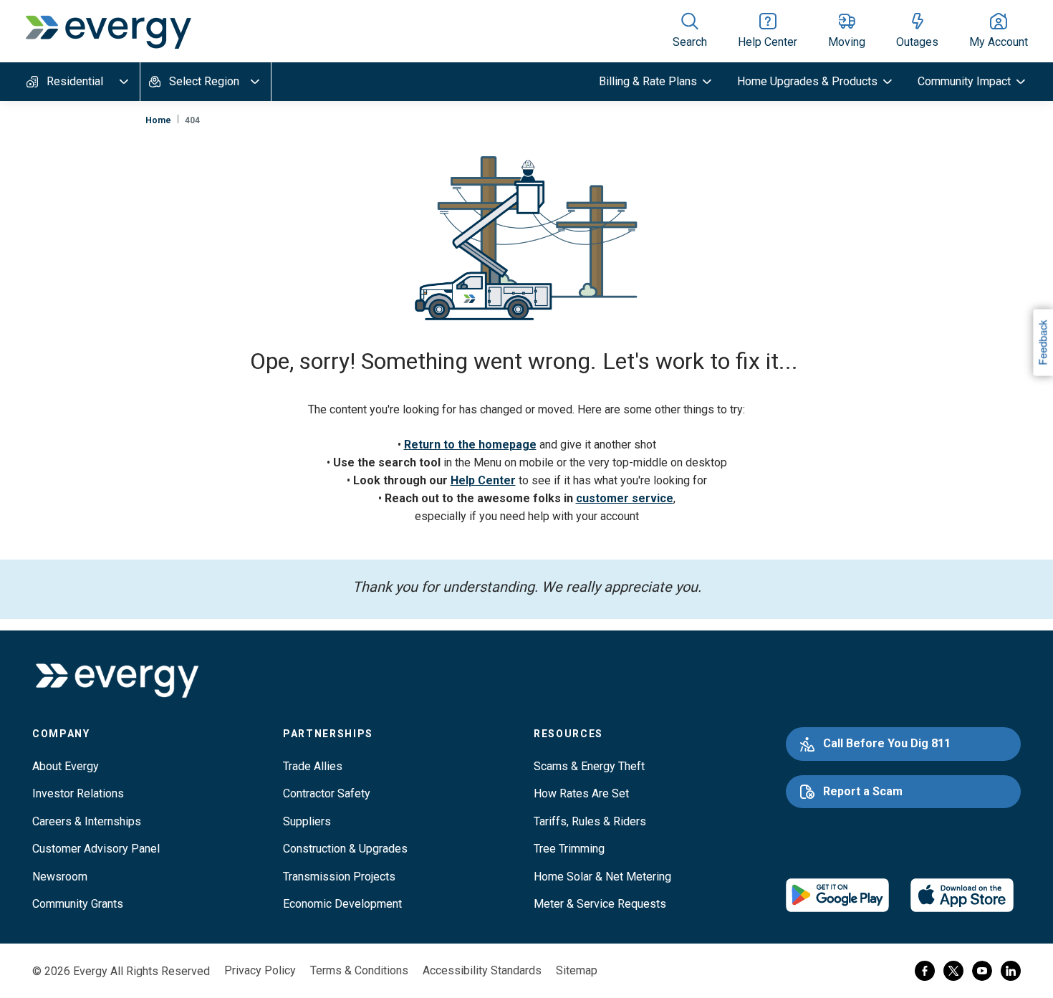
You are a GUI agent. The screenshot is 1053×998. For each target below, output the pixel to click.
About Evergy (65, 766)
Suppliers (307, 821)
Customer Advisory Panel (96, 848)
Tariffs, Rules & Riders (590, 821)
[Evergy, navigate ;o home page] (116, 681)
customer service (624, 498)
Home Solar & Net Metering (602, 876)
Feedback (1042, 342)
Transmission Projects (339, 876)
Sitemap (576, 970)
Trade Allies (312, 766)
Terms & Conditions (359, 970)
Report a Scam (863, 791)
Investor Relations (78, 793)
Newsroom (59, 876)
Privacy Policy (260, 970)
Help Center (483, 480)
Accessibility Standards (482, 970)
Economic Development (342, 904)
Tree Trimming (569, 848)
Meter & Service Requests (600, 904)
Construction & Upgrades (345, 848)
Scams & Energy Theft (589, 766)
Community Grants (77, 904)
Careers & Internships (86, 821)
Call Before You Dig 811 (887, 743)
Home (158, 120)
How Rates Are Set (581, 793)
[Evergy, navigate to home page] (108, 31)
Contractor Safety (326, 793)
